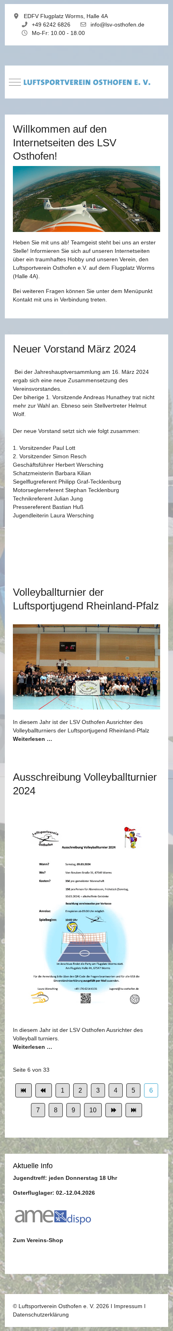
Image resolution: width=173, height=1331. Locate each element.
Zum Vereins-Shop (38, 1240)
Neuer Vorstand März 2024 (74, 349)
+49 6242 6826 (51, 24)
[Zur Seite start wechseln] (23, 1090)
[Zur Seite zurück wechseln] (43, 1090)
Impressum (128, 1306)
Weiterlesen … (32, 739)
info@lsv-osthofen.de (117, 24)
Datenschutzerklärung (41, 1314)
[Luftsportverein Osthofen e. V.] (86, 82)
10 (93, 1110)
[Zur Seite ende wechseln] (134, 1110)
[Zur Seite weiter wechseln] (113, 1110)
